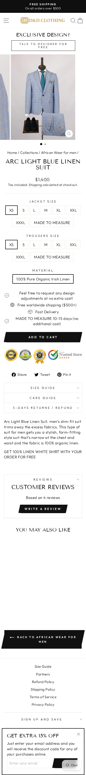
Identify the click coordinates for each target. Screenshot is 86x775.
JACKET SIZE (43, 201)
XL (58, 210)
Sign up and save (41, 719)
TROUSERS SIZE (43, 236)
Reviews (43, 479)
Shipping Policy (43, 689)
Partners (43, 674)
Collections (29, 152)
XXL (73, 210)
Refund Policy (43, 682)
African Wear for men (58, 152)
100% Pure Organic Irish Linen (42, 279)
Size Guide (43, 388)
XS (11, 210)
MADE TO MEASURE (52, 222)
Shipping (35, 185)
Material (43, 270)
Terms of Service (43, 697)
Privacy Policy (43, 704)
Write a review (43, 509)
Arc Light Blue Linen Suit (25, 421)
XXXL (20, 222)
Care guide (43, 398)
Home (12, 152)
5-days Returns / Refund (43, 408)
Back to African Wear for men (46, 639)
